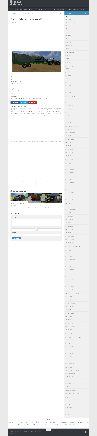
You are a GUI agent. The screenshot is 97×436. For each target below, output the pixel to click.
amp (16, 422)
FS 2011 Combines (70, 169)
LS (74, 422)
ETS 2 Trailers (69, 119)
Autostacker (16, 141)
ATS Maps (68, 35)
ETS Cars (68, 72)
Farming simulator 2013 (44, 9)
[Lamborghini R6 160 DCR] (19, 197)
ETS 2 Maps (69, 109)
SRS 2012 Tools (70, 383)
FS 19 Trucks (69, 356)
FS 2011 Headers (70, 172)
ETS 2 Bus (68, 99)
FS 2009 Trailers (70, 159)
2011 (10, 422)
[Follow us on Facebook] (85, 13)
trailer (66, 424)
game (57, 422)
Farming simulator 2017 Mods (73, 294)
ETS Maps (68, 79)
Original (46, 141)
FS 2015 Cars (69, 253)
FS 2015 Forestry (70, 263)
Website (14, 232)
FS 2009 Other (69, 142)
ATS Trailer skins (70, 52)
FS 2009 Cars (69, 129)
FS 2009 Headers (70, 135)
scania (43, 424)
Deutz (21, 141)
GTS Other (68, 414)
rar (40, 424)
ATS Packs (68, 42)
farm (52, 422)
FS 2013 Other (69, 222)
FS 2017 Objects (70, 313)
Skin (46, 424)
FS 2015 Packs (69, 273)
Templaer (52, 424)
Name (14, 227)
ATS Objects (69, 38)
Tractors (68, 397)
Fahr (35, 141)
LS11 (77, 422)
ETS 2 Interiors (69, 105)
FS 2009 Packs (69, 146)
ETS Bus (68, 69)
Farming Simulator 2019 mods (18, 108)
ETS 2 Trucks (69, 122)
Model (42, 141)
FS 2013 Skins (69, 229)
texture (59, 424)
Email (39, 227)
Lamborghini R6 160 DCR (17, 203)
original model (51, 141)
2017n (13, 422)
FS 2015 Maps (69, 266)
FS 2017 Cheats (70, 299)
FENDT (54, 422)
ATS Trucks (68, 62)
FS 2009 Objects (70, 139)
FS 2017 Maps (69, 309)
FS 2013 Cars (69, 206)
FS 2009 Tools (69, 152)
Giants (38, 141)
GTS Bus (68, 404)
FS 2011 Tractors (70, 192)
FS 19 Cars (68, 340)
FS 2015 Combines (70, 259)
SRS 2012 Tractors (70, 386)
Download (31, 141)
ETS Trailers (69, 89)
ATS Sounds (69, 45)
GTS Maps (68, 411)
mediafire (86, 422)
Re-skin (59, 141)
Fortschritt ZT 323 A (50, 205)
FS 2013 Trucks (69, 243)
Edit (50, 422)
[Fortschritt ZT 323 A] (53, 198)
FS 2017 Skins (69, 320)
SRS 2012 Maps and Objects (73, 373)
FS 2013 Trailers (70, 239)
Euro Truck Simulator (71, 66)
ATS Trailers (69, 55)
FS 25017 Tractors (70, 330)
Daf (22, 422)
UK (68, 424)
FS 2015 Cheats (70, 256)
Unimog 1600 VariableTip (34, 205)
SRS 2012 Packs (70, 380)
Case (18, 422)
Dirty (24, 141)
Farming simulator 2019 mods (73, 337)
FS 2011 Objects (70, 182)
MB (82, 422)
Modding (22, 424)
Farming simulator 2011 (30, 9)
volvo (79, 424)
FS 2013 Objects (70, 219)
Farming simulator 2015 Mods (73, 250)
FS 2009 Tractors (70, 156)
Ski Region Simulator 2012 (72, 370)
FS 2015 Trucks (69, 289)
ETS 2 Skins (69, 115)
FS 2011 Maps (69, 179)
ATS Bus (68, 25)
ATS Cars (68, 28)
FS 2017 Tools (69, 323)
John (67, 422)
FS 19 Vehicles (69, 360)
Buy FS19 (82, 9)
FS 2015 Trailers (70, 286)
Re (56, 141)
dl (30, 422)
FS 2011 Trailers (31, 13)
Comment (14, 217)
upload (73, 424)
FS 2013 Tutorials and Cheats (73, 246)
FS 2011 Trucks (69, 199)
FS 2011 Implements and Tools (73, 176)
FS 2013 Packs (69, 226)
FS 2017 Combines (70, 303)
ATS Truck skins (69, 59)
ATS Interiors (69, 32)
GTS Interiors (69, 407)
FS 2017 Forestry (70, 306)
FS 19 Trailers (69, 353)
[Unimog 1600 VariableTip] (36, 198)
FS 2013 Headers (70, 212)
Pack (38, 424)
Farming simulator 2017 (58, 9)
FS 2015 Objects (70, 269)
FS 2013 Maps (69, 216)
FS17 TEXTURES (69, 333)
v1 (75, 424)
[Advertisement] (36, 38)
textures (62, 424)
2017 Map (68, 19)
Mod (18, 424)
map (79, 422)
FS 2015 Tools (69, 279)
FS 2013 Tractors (70, 236)
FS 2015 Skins (69, 276)
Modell (30, 424)
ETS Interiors (69, 75)
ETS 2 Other (69, 112)
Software (48, 424)
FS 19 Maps (69, 343)
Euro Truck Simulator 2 (71, 96)
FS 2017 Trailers (70, 326)
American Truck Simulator (72, 22)
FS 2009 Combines (70, 132)
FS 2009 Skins (69, 149)
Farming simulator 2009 (16, 9)
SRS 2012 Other (70, 376)
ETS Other (68, 82)
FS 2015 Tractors (70, 283)
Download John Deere (44, 422)
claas (20, 422)
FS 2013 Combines (70, 209)
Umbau (70, 424)
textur (55, 424)
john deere (71, 422)
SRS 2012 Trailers (70, 390)
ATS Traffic (68, 48)
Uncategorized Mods (71, 401)
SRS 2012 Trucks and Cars (72, 393)
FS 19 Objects (69, 346)
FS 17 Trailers (69, 367)
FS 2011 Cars (69, 166)
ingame (64, 422)
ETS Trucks (68, 92)
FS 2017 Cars (69, 296)
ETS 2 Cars (68, 102)
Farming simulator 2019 (72, 9)
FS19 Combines (70, 363)
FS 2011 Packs (69, 186)
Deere (24, 422)
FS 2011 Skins (69, 189)
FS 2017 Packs (69, 316)
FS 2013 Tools (69, 233)
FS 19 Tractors (69, 350)
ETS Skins (68, 85)
